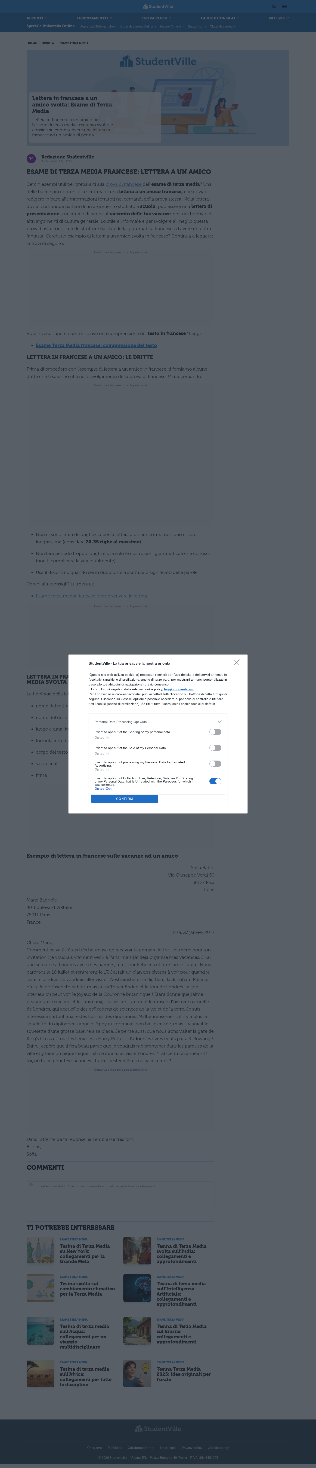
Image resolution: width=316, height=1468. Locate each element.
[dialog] (158, 734)
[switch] (215, 732)
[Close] (238, 663)
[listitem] (158, 721)
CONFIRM (124, 799)
